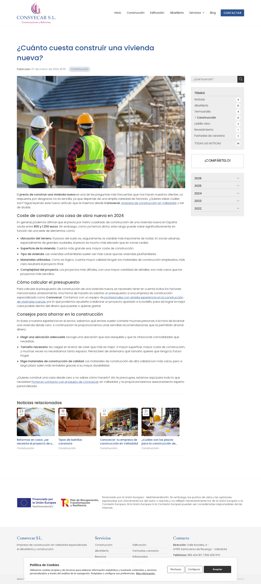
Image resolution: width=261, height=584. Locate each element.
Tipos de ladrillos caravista (70, 441)
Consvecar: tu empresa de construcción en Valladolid (119, 441)
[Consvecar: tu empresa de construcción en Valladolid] (119, 422)
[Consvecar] (36, 13)
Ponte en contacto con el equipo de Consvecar (65, 382)
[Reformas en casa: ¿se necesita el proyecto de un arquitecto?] (36, 422)
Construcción (79, 69)
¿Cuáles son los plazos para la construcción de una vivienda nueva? (158, 442)
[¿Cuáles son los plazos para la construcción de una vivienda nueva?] (161, 422)
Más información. (145, 573)
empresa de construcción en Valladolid (148, 203)
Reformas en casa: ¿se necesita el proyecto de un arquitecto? (35, 442)
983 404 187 (194, 555)
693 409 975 (212, 555)
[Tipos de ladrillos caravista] (77, 422)
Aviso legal (23, 578)
